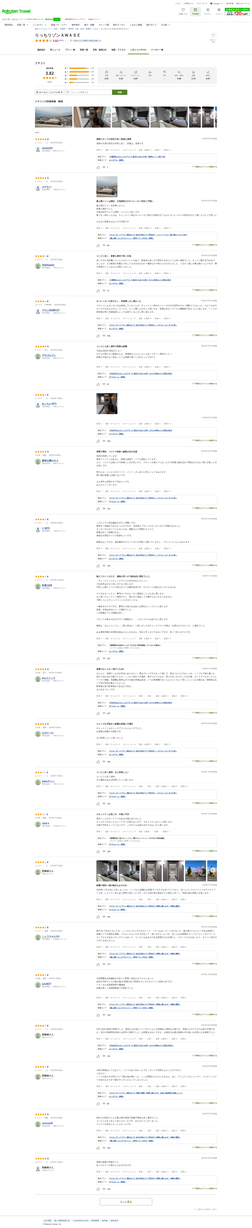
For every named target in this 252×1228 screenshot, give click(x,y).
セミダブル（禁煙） (117, 160)
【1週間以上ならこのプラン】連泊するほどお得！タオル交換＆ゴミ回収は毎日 (140, 280)
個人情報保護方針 (62, 1220)
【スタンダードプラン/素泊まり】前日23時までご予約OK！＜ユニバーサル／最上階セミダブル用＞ (148, 235)
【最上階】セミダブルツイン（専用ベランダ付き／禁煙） (131, 238)
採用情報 (95, 1220)
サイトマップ (202, 3)
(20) (100, 49)
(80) (138, 49)
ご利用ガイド (188, 3)
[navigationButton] (212, 116)
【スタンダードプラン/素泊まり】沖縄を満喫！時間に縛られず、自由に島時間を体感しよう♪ (145, 1093)
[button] (53, 117)
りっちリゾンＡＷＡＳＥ (58, 35)
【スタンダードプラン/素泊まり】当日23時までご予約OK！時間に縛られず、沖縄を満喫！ (145, 906)
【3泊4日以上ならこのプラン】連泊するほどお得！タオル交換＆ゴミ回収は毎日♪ (141, 1045)
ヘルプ (177, 3)
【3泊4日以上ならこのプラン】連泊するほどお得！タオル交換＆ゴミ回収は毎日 (140, 373)
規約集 (105, 1220)
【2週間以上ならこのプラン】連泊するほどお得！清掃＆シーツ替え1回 (137, 157)
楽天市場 (229, 3)
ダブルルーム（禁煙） (117, 377)
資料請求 (114, 1220)
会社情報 (47, 1220)
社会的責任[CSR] (81, 1220)
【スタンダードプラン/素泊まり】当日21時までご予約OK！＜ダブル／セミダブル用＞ (143, 325)
